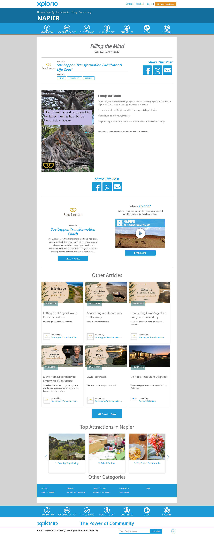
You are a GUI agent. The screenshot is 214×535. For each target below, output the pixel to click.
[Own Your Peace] (106, 356)
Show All (45, 489)
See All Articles (107, 413)
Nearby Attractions (101, 493)
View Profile (73, 258)
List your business (165, 4)
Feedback (140, 4)
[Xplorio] (49, 4)
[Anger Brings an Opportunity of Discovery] (106, 292)
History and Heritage (76, 493)
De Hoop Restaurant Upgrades (149, 376)
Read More (140, 252)
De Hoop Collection (147, 401)
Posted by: (61, 61)
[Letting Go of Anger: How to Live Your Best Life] (62, 292)
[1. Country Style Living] (67, 447)
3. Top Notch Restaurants (147, 463)
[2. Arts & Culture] (107, 447)
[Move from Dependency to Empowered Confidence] (62, 356)
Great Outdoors (47, 493)
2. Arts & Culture (106, 463)
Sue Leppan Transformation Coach (73, 231)
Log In (150, 4)
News (62, 78)
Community (85, 12)
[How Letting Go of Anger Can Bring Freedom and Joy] (149, 292)
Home (40, 12)
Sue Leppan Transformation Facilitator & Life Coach (89, 67)
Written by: (73, 225)
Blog (74, 12)
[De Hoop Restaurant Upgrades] (149, 356)
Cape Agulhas (53, 12)
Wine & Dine (124, 493)
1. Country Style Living (67, 463)
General (88, 78)
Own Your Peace (97, 376)
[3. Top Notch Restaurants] (147, 447)
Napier (66, 12)
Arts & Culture (99, 489)
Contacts (129, 4)
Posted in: (61, 74)
